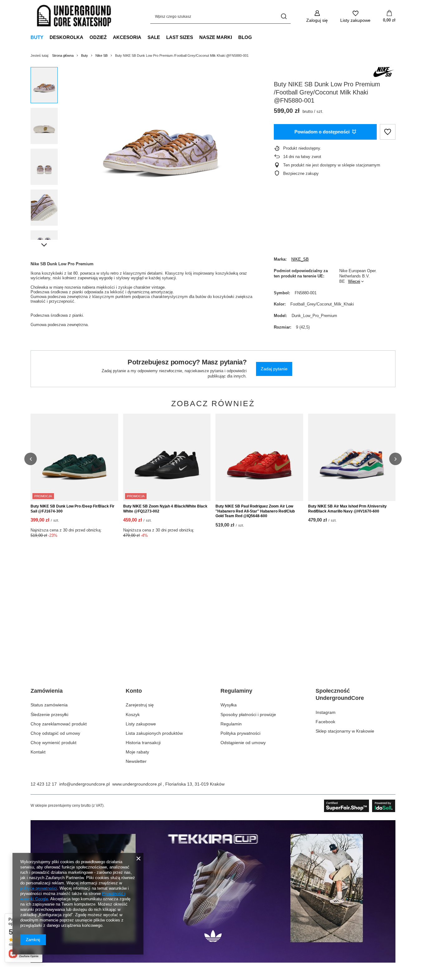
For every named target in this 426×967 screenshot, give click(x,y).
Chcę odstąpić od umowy (55, 733)
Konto (134, 691)
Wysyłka (228, 704)
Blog (245, 37)
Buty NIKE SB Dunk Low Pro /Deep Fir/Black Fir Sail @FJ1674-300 (72, 508)
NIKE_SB (300, 259)
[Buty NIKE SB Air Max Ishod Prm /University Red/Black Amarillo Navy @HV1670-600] (352, 457)
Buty (37, 37)
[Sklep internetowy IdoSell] (359, 806)
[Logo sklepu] (74, 16)
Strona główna (63, 55)
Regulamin (231, 723)
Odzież (98, 37)
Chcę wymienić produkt (53, 742)
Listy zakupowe (141, 723)
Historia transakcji (143, 742)
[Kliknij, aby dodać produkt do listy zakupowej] (387, 132)
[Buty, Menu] (46, 37)
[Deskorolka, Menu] (86, 37)
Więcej (354, 281)
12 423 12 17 (44, 784)
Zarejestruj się (140, 704)
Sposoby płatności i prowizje (248, 714)
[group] (160, 137)
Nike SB (101, 55)
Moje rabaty (137, 751)
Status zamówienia (49, 704)
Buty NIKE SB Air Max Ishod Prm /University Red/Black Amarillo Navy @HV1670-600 (347, 508)
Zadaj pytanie (274, 368)
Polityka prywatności (240, 733)
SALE (154, 37)
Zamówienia (47, 691)
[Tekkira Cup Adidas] (213, 961)
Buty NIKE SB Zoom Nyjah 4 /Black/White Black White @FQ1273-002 (165, 508)
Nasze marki (215, 37)
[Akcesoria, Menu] (144, 37)
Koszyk (133, 714)
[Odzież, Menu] (109, 37)
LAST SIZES (179, 37)
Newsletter (136, 761)
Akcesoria (127, 37)
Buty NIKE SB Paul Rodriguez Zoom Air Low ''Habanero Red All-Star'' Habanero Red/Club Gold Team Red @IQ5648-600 (255, 511)
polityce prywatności (38, 888)
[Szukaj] (284, 16)
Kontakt (38, 751)
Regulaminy (236, 691)
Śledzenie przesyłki (49, 714)
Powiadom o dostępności (322, 131)
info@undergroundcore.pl (84, 784)
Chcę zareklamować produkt (59, 723)
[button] (30, 459)
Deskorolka (66, 37)
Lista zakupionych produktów (154, 733)
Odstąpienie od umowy (243, 742)
